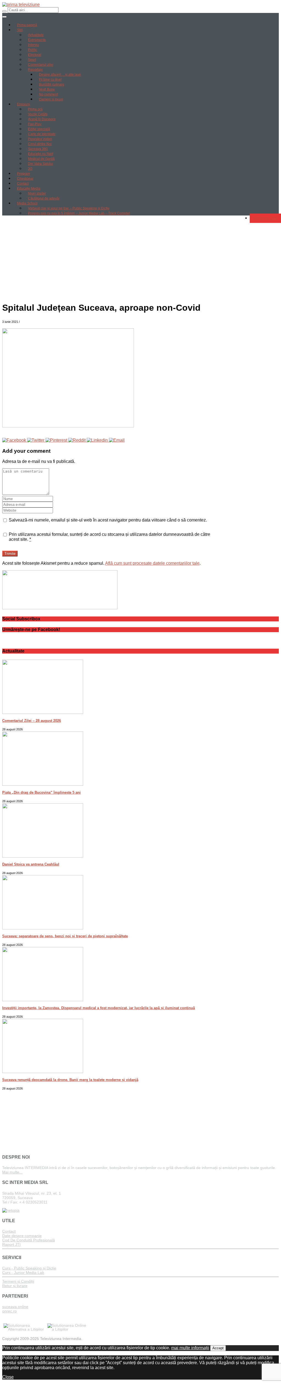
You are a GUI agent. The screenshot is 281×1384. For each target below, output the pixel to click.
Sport (32, 60)
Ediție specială (39, 129)
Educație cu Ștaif (40, 154)
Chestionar (25, 179)
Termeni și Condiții (18, 1281)
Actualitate (36, 35)
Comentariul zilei (40, 65)
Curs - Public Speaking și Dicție (29, 1268)
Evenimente (37, 40)
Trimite (9, 554)
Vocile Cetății (37, 114)
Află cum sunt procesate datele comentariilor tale (152, 563)
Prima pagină (27, 25)
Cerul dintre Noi (40, 144)
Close (8, 1377)
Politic (32, 50)
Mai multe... (12, 1172)
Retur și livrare (14, 1286)
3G (30, 169)
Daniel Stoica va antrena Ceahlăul (30, 864)
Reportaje (35, 70)
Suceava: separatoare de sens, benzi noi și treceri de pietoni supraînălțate (65, 936)
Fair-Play (34, 124)
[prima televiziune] (21, 4)
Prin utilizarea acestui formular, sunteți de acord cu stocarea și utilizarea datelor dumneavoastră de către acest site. (109, 537)
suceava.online (15, 1306)
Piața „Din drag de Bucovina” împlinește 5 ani (41, 792)
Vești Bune (47, 89)
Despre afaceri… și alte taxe (60, 75)
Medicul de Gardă (41, 159)
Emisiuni (23, 104)
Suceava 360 (38, 149)
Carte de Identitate (41, 134)
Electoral (34, 55)
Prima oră (35, 109)
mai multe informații (190, 1347)
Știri (20, 30)
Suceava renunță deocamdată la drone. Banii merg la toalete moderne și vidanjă (70, 1080)
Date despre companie (22, 1235)
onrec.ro (9, 1311)
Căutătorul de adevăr (44, 198)
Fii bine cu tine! (50, 79)
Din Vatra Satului (40, 164)
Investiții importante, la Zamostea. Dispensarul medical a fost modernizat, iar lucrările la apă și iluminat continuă (98, 1008)
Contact (23, 183)
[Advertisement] (140, 258)
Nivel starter (37, 193)
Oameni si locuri (51, 99)
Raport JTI (11, 1244)
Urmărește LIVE (265, 218)
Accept (218, 1348)
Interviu (33, 45)
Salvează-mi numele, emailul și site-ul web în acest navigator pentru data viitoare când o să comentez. (108, 520)
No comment (48, 94)
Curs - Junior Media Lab (23, 1272)
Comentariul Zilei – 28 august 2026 (31, 721)
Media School (27, 203)
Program (23, 174)
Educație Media (28, 188)
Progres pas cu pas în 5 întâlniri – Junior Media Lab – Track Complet (79, 213)
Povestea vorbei (40, 139)
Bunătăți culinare (51, 84)
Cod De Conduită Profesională (28, 1240)
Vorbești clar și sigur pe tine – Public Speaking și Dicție (68, 208)
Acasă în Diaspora (41, 119)
